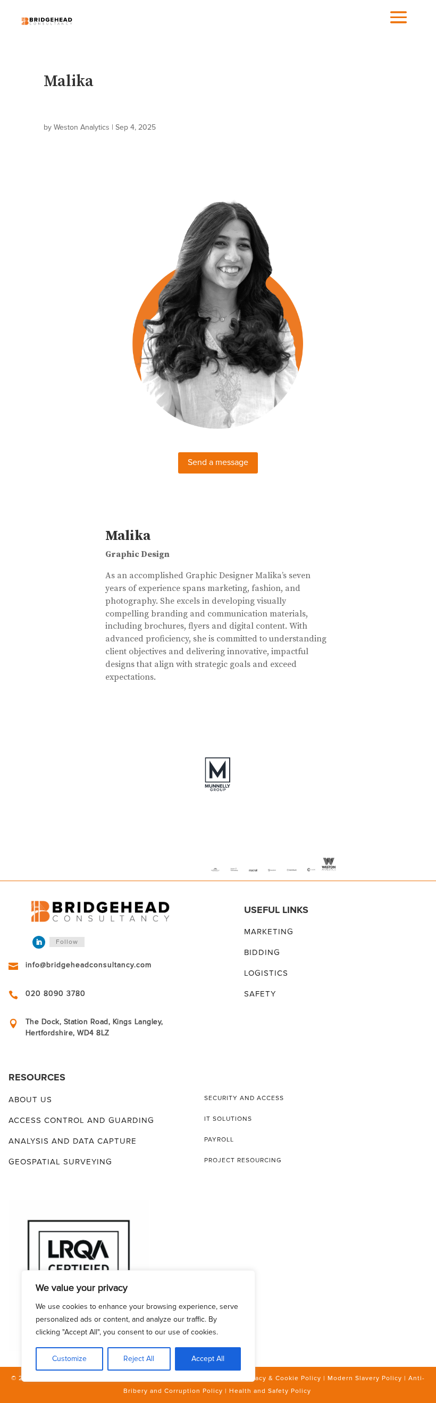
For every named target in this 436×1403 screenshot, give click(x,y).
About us (30, 1099)
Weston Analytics (82, 127)
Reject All (138, 1358)
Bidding (262, 952)
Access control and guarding (81, 1120)
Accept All (207, 1358)
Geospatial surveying (60, 1162)
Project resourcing (243, 1160)
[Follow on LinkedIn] (38, 942)
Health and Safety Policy (270, 1391)
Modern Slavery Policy (365, 1378)
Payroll (219, 1140)
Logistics (266, 973)
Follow (67, 942)
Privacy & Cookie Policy (281, 1378)
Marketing (269, 931)
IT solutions (228, 1119)
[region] (138, 1326)
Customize (69, 1358)
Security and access (244, 1098)
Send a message (218, 462)
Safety (260, 994)
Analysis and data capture (73, 1141)
